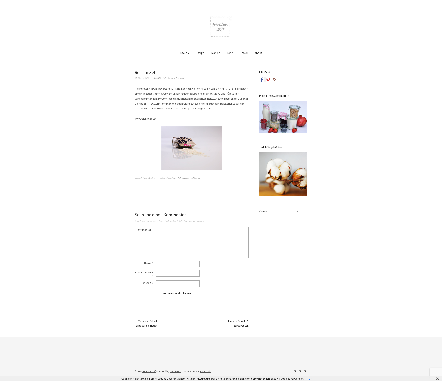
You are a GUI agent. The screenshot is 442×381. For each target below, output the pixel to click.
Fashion (215, 53)
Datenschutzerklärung (305, 370)
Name (148, 263)
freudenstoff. (149, 371)
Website (148, 282)
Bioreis (174, 178)
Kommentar (144, 229)
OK (310, 378)
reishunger (195, 178)
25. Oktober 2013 (142, 78)
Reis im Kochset (184, 178)
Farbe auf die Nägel (146, 323)
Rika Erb (157, 78)
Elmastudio (205, 371)
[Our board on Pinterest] (268, 79)
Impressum (300, 370)
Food (230, 53)
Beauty (184, 53)
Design (200, 53)
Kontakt (295, 370)
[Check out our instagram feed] (274, 79)
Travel (244, 53)
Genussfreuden (149, 178)
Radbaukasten (238, 323)
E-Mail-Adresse (144, 274)
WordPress (175, 371)
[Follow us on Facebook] (262, 79)
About (258, 53)
